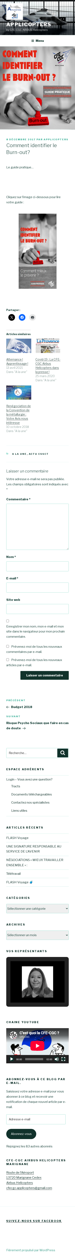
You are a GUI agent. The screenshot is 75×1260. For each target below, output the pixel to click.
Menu (40, 40)
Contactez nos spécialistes (30, 802)
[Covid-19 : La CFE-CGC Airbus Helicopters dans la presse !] (47, 346)
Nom (11, 557)
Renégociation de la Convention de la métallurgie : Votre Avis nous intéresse (18, 414)
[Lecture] (12, 1059)
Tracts (15, 786)
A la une (19, 453)
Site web (13, 600)
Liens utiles (19, 811)
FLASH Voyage (17, 838)
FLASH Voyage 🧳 (19, 882)
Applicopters (28, 24)
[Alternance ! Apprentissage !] (18, 346)
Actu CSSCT (39, 453)
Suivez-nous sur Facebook (34, 1221)
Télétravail (13, 874)
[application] (37, 1045)
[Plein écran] (63, 1059)
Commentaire (18, 499)
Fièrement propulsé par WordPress (30, 1250)
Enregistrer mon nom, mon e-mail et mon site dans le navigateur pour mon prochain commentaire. (35, 632)
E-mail (12, 578)
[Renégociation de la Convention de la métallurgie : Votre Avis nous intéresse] (18, 392)
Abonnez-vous (21, 1134)
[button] (28, 991)
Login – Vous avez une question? (29, 779)
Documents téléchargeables (31, 794)
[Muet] (57, 1059)
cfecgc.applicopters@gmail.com (29, 1188)
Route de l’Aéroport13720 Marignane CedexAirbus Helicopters (23, 1178)
